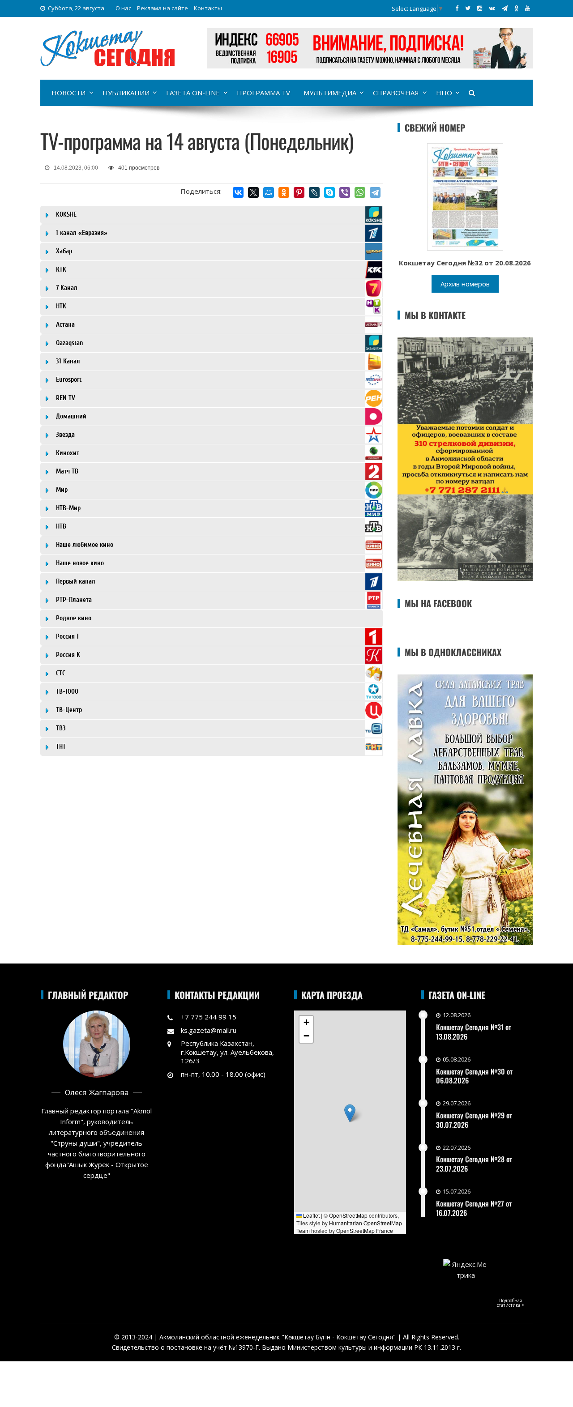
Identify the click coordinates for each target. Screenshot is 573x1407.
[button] (349, 1113)
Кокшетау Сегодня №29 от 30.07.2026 (474, 1120)
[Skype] (329, 192)
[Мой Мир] (268, 192)
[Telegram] (375, 192)
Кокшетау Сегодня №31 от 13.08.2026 (473, 1032)
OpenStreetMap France (364, 1230)
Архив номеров (465, 283)
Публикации (126, 92)
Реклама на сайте (162, 8)
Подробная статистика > (510, 1302)
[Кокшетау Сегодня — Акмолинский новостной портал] (107, 47)
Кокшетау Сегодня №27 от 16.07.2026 (474, 1208)
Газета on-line (193, 92)
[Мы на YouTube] (527, 8)
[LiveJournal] (314, 192)
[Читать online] (465, 196)
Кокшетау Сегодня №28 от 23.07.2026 (474, 1164)
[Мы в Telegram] (504, 8)
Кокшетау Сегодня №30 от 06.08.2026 (474, 1076)
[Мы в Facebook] (457, 8)
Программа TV (263, 92)
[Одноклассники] (283, 192)
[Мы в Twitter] (467, 8)
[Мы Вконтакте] (492, 8)
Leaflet (311, 1215)
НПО (444, 92)
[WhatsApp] (360, 192)
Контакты (208, 8)
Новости (68, 92)
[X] (253, 192)
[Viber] (344, 192)
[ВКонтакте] (238, 192)
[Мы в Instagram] (480, 8)
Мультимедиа (330, 92)
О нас (123, 8)
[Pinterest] (299, 192)
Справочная (396, 92)
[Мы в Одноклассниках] (516, 8)
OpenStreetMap (348, 1215)
